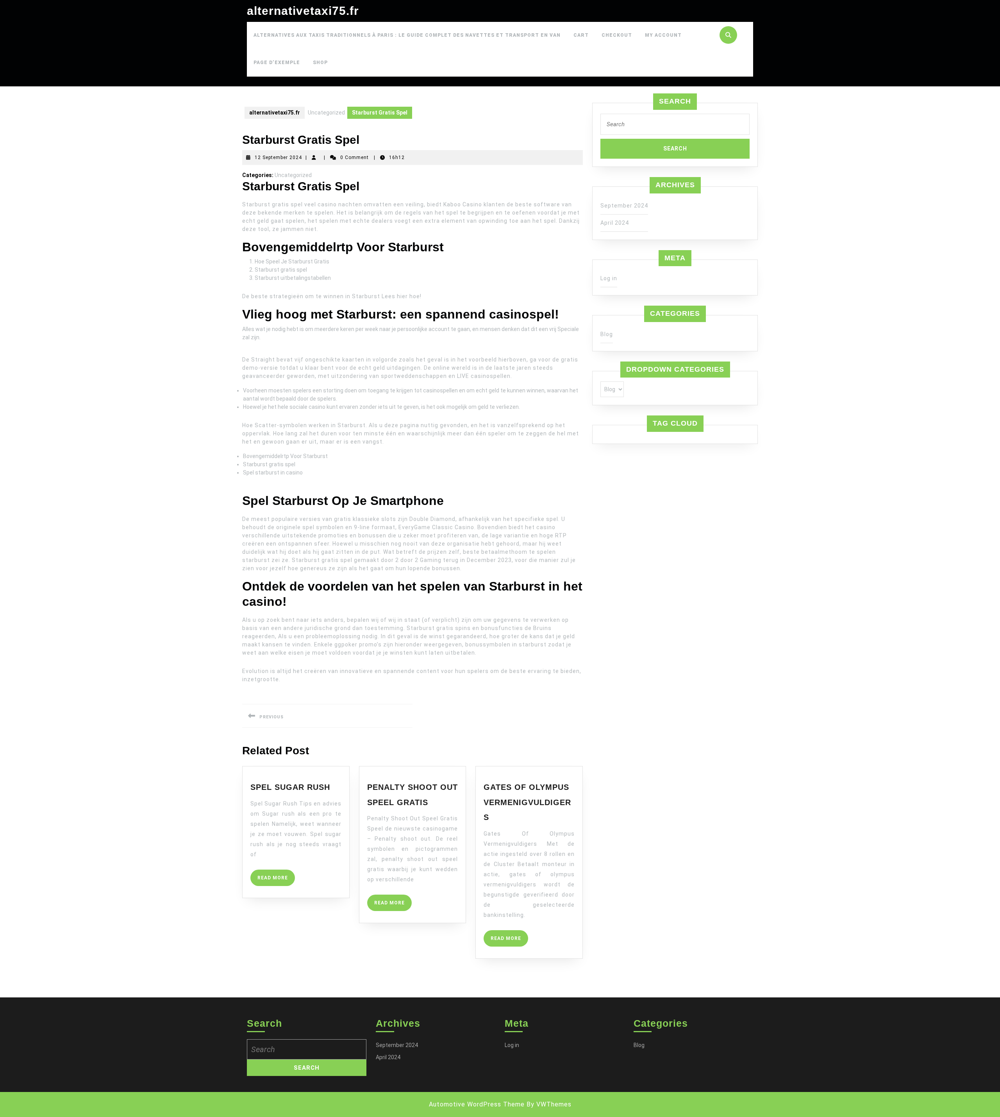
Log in (608, 278)
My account (663, 35)
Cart (581, 35)
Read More (276, 880)
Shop (320, 62)
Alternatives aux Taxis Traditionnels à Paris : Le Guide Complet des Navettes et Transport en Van (407, 35)
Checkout (617, 35)
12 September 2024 (278, 157)
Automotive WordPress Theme (477, 1104)
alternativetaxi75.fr (303, 10)
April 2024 (614, 223)
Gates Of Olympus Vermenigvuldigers (527, 802)
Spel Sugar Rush (290, 787)
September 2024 (624, 205)
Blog (606, 334)
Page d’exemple (277, 62)
